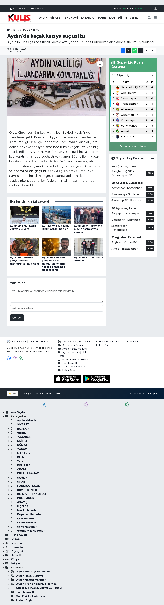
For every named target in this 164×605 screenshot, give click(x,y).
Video (15, 539)
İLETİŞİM (104, 345)
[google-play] (96, 378)
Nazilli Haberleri (27, 510)
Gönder (17, 317)
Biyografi (17, 551)
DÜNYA (21, 445)
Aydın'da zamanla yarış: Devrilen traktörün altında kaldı (24, 260)
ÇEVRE (21, 469)
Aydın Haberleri (27, 420)
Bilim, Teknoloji (26, 490)
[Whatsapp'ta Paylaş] (134, 50)
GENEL (134, 17)
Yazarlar (17, 543)
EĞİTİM (122, 17)
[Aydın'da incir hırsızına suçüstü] (88, 246)
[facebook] (43, 404)
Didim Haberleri (27, 522)
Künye (15, 559)
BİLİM (20, 457)
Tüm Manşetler (70, 363)
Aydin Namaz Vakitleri (74, 349)
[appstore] (67, 378)
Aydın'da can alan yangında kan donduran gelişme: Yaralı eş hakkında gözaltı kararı (54, 263)
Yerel (20, 461)
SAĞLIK (21, 477)
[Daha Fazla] (141, 50)
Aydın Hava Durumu (73, 345)
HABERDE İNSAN (28, 486)
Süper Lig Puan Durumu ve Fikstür (39, 588)
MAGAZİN (23, 453)
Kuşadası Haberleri (29, 514)
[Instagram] (15, 358)
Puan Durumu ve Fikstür (75, 359)
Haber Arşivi (69, 370)
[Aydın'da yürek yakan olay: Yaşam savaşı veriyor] (88, 215)
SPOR (20, 481)
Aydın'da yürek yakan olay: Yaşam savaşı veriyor (88, 229)
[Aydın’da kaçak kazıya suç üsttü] (56, 87)
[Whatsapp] (21, 358)
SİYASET (56, 17)
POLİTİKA (23, 465)
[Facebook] (9, 358)
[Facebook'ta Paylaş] (123, 50)
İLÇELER (22, 506)
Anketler (17, 555)
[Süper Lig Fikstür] (152, 158)
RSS (14, 393)
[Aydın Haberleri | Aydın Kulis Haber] (19, 17)
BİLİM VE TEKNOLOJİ (31, 494)
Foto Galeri (19, 9)
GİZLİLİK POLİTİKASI (110, 341)
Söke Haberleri (26, 526)
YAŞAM (21, 449)
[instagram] (85, 404)
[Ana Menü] (155, 18)
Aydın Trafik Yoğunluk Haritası (36, 584)
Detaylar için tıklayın (133, 146)
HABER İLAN (106, 17)
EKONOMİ (71, 17)
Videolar (38, 9)
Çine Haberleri (26, 518)
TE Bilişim (151, 393)
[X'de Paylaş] (128, 50)
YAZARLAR (87, 17)
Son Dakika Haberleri (73, 366)
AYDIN (43, 17)
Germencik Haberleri (30, 530)
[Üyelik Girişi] (154, 8)
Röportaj (17, 547)
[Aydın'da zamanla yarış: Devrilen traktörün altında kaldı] (24, 246)
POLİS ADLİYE (31, 30)
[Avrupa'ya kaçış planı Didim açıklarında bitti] (56, 215)
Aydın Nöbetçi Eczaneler (76, 341)
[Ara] (149, 18)
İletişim (16, 563)
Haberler (13, 30)
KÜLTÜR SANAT (27, 473)
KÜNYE (134, 341)
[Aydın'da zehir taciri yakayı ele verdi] (24, 215)
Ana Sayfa (18, 412)
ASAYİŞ (21, 502)
